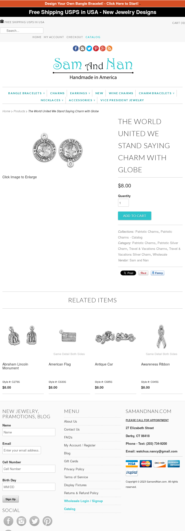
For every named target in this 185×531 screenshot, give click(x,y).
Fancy (157, 273)
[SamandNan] (92, 69)
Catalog (93, 37)
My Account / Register (79, 445)
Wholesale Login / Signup (83, 500)
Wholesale (160, 254)
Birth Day (9, 480)
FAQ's (68, 437)
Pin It (143, 273)
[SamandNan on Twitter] (89, 49)
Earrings (80, 93)
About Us (70, 421)
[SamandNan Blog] (109, 49)
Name (6, 425)
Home (37, 37)
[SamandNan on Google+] (103, 49)
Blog (67, 453)
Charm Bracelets (156, 93)
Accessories (82, 100)
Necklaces (52, 100)
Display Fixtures (75, 485)
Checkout (74, 37)
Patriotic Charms (147, 231)
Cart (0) (178, 22)
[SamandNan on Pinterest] (96, 49)
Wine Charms (121, 93)
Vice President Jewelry (122, 100)
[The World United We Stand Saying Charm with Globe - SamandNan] (57, 178)
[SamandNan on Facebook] (76, 49)
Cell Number (11, 462)
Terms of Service (76, 477)
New (99, 93)
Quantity (124, 195)
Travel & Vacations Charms (148, 248)
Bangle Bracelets (26, 93)
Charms (57, 93)
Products (19, 111)
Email (6, 443)
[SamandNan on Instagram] (82, 49)
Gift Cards (71, 461)
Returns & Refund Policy (81, 493)
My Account (54, 37)
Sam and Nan (139, 260)
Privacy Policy (74, 469)
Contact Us (72, 429)
